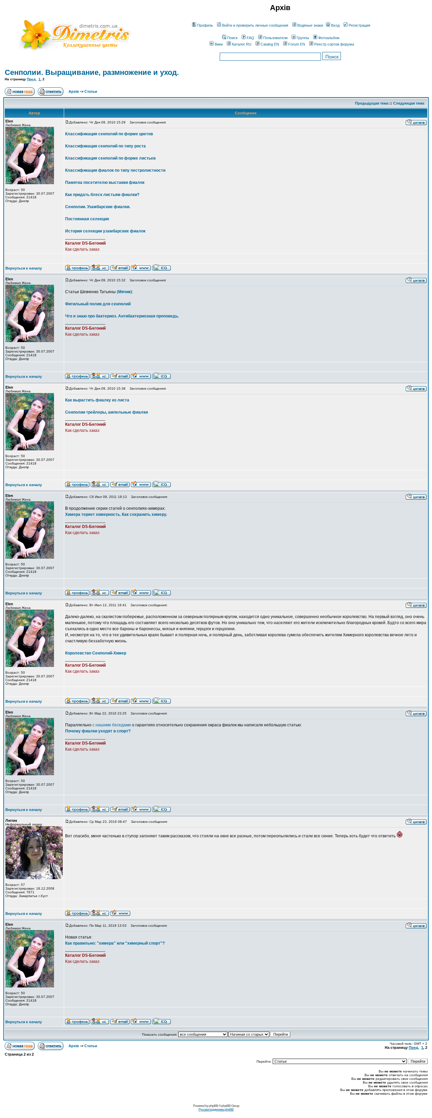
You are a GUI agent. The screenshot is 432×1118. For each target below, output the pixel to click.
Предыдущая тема (371, 103)
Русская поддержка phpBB (216, 1109)
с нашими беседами (111, 725)
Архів (74, 91)
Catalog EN (270, 44)
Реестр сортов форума (334, 44)
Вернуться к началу (23, 268)
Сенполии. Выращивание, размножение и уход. (92, 72)
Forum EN (296, 44)
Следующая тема (408, 103)
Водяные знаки (310, 25)
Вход (335, 25)
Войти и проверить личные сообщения (255, 25)
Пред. (31, 79)
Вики (219, 44)
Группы (303, 38)
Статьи (90, 91)
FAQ (250, 38)
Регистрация (359, 25)
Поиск (232, 38)
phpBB (213, 1106)
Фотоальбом (329, 38)
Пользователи (275, 38)
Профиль (205, 25)
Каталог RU (241, 44)
